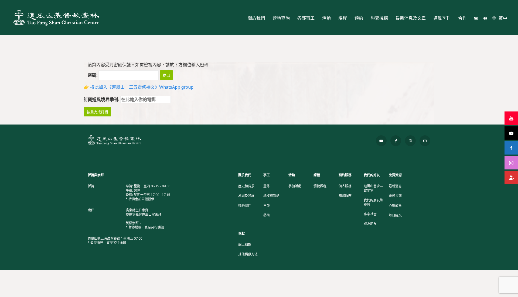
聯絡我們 (244, 205)
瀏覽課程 (319, 186)
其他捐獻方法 (248, 254)
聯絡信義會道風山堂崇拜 (143, 214)
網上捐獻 (244, 245)
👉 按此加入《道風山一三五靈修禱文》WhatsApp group (138, 87)
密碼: (93, 75)
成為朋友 (370, 224)
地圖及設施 (246, 196)
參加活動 (294, 186)
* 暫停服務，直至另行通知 (145, 227)
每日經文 (395, 215)
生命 (266, 205)
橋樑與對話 (271, 196)
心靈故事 (395, 205)
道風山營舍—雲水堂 (373, 188)
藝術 (266, 215)
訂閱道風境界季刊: (102, 99)
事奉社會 (370, 214)
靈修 (266, 186)
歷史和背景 (246, 186)
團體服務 (345, 196)
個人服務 (345, 186)
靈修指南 (395, 196)
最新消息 (395, 186)
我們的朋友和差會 (373, 202)
